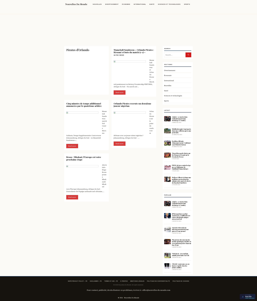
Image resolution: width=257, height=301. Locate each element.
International (140, 4)
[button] (128, 11)
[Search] (188, 54)
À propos (124, 281)
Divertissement (112, 4)
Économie (126, 4)
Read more (119, 92)
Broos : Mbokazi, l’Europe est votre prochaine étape (83, 158)
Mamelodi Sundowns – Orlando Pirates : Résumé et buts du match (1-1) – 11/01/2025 (134, 52)
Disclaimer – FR (96, 281)
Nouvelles (97, 4)
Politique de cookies (181, 281)
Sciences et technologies (169, 4)
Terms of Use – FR (111, 281)
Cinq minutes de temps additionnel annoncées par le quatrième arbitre (84, 104)
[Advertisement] (128, 29)
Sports (187, 4)
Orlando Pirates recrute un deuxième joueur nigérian (132, 104)
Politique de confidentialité (158, 281)
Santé (151, 4)
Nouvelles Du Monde (76, 4)
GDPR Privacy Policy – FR (77, 281)
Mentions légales (137, 281)
